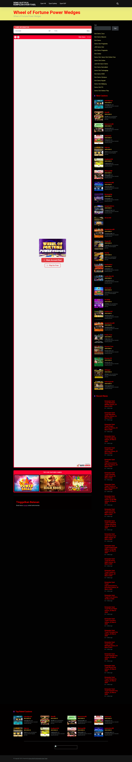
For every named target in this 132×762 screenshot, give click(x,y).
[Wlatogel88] (98, 178)
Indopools (108, 136)
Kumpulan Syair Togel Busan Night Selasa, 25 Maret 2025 (111, 609)
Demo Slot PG (98, 87)
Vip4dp (107, 253)
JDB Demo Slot (99, 47)
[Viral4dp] (98, 307)
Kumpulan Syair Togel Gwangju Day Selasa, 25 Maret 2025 (111, 656)
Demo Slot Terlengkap (101, 70)
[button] (52, 248)
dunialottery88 (109, 229)
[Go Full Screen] (18, 37)
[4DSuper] (98, 377)
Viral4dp (107, 300)
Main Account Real (54, 260)
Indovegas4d (109, 382)
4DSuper (107, 370)
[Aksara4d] (98, 225)
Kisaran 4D (108, 358)
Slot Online (97, 54)
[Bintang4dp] (98, 202)
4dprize (107, 147)
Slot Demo (97, 40)
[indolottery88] (98, 190)
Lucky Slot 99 (109, 276)
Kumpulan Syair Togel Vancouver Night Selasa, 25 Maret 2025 (110, 536)
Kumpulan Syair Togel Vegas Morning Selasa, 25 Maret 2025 (111, 427)
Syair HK (43, 3)
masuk (25, 505)
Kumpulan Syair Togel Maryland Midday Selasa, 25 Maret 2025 (111, 415)
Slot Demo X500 (99, 74)
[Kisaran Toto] (98, 354)
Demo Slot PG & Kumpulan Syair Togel (24, 4)
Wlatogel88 (108, 171)
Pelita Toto (108, 335)
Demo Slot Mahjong (100, 84)
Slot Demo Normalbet (101, 67)
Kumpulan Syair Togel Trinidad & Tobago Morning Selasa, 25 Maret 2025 (110, 524)
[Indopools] (98, 143)
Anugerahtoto (109, 206)
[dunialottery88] (98, 237)
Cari (95, 25)
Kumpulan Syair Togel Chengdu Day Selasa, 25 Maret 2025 (111, 633)
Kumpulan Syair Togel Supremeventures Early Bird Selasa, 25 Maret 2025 (111, 585)
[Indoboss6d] (98, 319)
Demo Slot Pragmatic (101, 44)
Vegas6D (108, 241)
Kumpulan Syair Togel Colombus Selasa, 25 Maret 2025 (110, 621)
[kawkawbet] (98, 272)
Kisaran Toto (109, 346)
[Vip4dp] (98, 260)
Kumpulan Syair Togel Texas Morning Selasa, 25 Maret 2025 (111, 450)
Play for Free (54, 265)
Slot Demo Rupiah (100, 80)
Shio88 (107, 112)
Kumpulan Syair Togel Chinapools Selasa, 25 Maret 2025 (110, 679)
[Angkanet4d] (98, 167)
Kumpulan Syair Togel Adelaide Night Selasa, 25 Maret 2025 (110, 511)
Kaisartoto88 (109, 124)
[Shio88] (98, 120)
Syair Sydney (53, 3)
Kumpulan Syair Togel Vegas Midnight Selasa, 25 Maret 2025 (111, 644)
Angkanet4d (109, 159)
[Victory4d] (98, 296)
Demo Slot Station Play (101, 91)
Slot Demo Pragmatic (101, 50)
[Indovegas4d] (98, 389)
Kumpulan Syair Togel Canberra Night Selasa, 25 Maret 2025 (110, 573)
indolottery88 (109, 182)
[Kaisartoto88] (98, 132)
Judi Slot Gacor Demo (101, 64)
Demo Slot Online (99, 60)
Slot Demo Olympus (100, 77)
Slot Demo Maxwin (100, 37)
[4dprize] (98, 155)
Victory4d (108, 288)
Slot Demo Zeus (99, 33)
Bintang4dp (108, 194)
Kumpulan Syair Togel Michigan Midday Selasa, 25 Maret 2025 (111, 403)
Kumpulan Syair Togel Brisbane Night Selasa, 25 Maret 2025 (110, 561)
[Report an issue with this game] (15, 37)
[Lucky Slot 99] (98, 284)
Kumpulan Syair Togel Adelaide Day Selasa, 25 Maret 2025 (111, 691)
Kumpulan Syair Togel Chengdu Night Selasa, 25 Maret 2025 (110, 475)
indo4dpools (109, 101)
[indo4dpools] (98, 108)
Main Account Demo (27, 483)
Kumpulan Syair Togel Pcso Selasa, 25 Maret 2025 (111, 597)
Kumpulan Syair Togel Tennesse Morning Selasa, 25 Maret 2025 (111, 487)
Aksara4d (108, 218)
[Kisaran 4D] (98, 366)
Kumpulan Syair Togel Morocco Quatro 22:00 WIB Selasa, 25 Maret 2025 (110, 499)
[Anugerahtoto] (98, 214)
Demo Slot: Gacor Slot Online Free (105, 57)
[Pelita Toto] (98, 342)
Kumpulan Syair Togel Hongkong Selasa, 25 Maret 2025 (110, 438)
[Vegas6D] (98, 249)
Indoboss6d (108, 311)
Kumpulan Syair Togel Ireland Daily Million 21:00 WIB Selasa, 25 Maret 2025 (111, 549)
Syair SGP (63, 3)
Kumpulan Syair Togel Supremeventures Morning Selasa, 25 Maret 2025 (111, 463)
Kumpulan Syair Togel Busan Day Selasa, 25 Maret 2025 (110, 668)
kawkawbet (108, 264)
